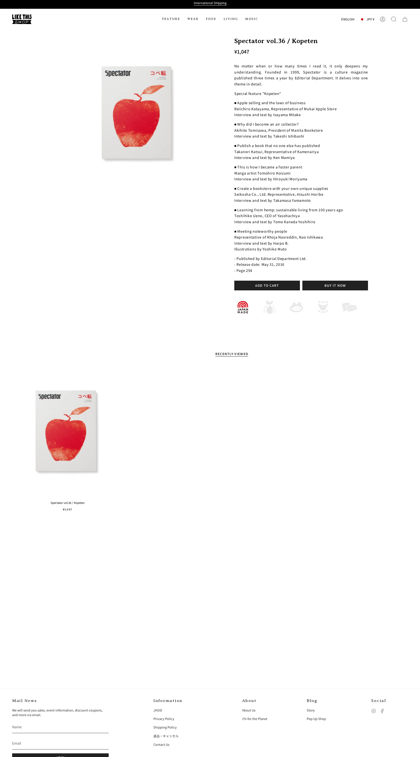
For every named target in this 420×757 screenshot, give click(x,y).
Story (311, 710)
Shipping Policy (165, 727)
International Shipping (210, 2)
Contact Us (161, 744)
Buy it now (335, 285)
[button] (171, 19)
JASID (157, 710)
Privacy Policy (163, 718)
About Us (248, 710)
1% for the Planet (254, 718)
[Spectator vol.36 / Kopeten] (67, 431)
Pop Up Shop (316, 718)
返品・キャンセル (166, 736)
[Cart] (405, 19)
